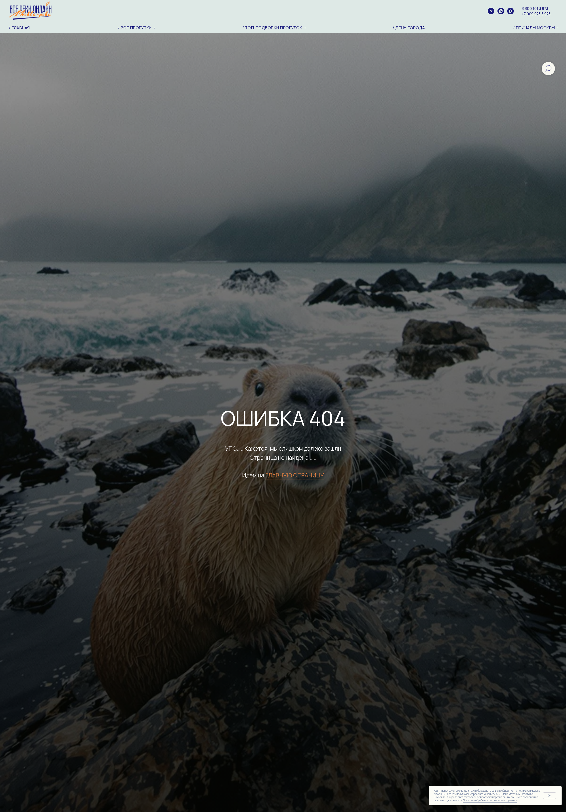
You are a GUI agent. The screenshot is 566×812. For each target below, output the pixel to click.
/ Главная (19, 27)
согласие (469, 797)
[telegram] (491, 11)
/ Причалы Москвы (534, 27)
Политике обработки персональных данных (490, 800)
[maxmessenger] (510, 11)
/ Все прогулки (135, 27)
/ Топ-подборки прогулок (272, 27)
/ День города (409, 27)
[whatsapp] (500, 11)
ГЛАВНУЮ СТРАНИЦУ (294, 475)
